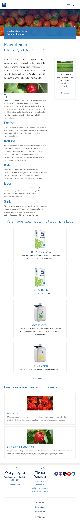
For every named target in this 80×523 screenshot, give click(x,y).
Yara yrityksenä (40, 481)
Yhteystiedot (15, 485)
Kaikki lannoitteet (40, 378)
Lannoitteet (15, 468)
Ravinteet (65, 93)
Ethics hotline (40, 512)
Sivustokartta (65, 468)
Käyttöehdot (40, 507)
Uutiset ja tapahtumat (40, 488)
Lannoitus (40, 485)
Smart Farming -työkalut (40, 468)
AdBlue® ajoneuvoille (40, 492)
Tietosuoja (40, 503)
